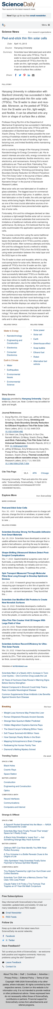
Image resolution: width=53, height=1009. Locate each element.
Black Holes (9, 765)
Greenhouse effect (41, 343)
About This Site (10, 974)
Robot (36, 356)
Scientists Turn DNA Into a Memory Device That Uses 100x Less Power (25, 878)
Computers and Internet (14, 807)
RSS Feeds (11, 916)
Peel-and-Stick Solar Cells (14, 507)
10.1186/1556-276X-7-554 (17, 463)
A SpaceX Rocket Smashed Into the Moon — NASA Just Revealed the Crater (27, 825)
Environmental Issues (13, 376)
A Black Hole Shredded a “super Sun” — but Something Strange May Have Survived (24, 838)
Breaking (6, 706)
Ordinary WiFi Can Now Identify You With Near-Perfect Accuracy (25, 848)
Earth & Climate (11, 360)
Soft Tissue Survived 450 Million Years (21, 733)
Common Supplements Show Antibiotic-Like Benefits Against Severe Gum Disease (26, 696)
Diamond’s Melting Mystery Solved (20, 749)
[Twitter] (20, 75)
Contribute (31, 974)
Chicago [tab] (45, 473)
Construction (9, 782)
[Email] (33, 75)
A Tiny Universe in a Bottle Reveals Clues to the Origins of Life (26, 855)
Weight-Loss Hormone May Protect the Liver (24, 712)
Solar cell (37, 334)
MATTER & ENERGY (9, 778)
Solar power (39, 330)
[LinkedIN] (28, 75)
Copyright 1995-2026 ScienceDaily (21, 981)
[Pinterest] (24, 75)
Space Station (10, 773)
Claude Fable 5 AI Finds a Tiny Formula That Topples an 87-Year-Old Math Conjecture (24, 885)
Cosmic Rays (10, 769)
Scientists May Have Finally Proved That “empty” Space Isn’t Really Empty (26, 832)
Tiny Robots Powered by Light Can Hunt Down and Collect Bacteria (27, 872)
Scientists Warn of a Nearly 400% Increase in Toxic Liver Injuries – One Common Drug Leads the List (25, 674)
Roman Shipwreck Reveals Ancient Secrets (24, 716)
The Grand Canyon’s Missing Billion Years (23, 729)
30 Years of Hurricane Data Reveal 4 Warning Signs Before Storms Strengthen (25, 681)
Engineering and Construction (14, 342)
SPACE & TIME (7, 761)
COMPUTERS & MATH (10, 794)
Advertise (43, 974)
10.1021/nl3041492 (14, 431)
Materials (6, 398)
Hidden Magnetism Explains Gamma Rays (23, 724)
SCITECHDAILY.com (20, 666)
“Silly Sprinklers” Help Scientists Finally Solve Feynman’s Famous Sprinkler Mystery (25, 861)
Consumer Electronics (12, 353)
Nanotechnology (14, 335)
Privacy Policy (11, 977)
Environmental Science (13, 383)
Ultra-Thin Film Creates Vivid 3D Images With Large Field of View (23, 622)
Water (9, 365)
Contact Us (11, 966)
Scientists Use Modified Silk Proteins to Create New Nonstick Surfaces (24, 601)
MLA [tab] (26, 473)
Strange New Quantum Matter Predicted (22, 720)
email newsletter (38, 15)
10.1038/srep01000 (19, 445)
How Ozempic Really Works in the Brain (22, 737)
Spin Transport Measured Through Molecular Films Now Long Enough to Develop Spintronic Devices (25, 576)
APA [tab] (35, 473)
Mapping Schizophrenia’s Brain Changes (22, 741)
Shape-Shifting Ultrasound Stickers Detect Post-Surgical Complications (25, 554)
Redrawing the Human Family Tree (20, 745)
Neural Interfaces (11, 798)
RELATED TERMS (36, 324)
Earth (35, 338)
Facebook (10, 935)
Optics (7, 790)
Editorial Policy (27, 977)
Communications (11, 802)
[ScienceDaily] (18, 4)
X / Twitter (10, 940)
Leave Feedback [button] (13, 962)
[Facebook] (15, 75)
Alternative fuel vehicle (40, 363)
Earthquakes (13, 369)
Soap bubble (39, 347)
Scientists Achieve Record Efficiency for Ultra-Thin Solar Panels (24, 645)
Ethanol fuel (38, 352)
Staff (22, 974)
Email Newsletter (13, 912)
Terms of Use (42, 977)
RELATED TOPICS (10, 324)
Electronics (12, 347)
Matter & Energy (11, 330)
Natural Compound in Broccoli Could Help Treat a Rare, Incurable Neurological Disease (24, 688)
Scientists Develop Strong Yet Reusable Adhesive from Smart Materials (26, 533)
